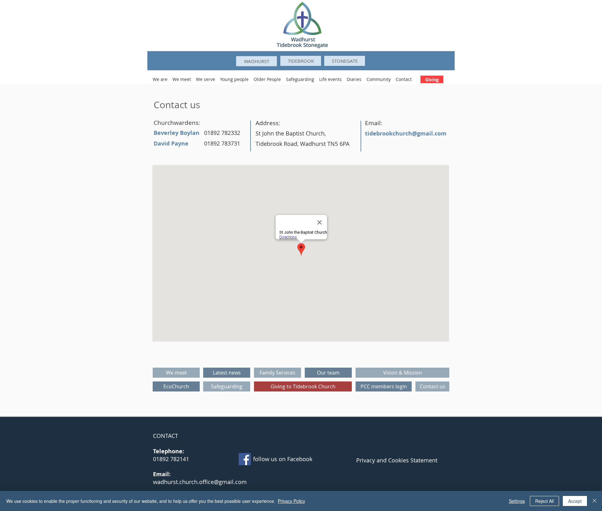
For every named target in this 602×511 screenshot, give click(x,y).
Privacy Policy (291, 501)
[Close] (594, 501)
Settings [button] (517, 501)
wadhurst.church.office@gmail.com (200, 482)
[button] (160, 76)
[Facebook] (245, 459)
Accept (575, 501)
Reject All (544, 501)
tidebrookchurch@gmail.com (405, 133)
